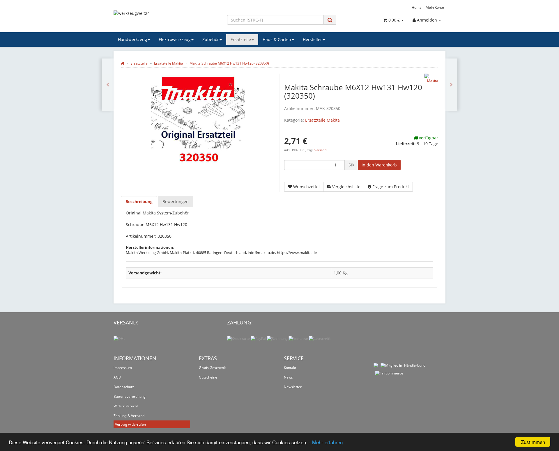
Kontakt (290, 367)
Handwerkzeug (132, 39)
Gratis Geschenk (212, 367)
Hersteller (312, 39)
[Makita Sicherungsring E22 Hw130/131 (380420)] (451, 84)
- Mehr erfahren (326, 442)
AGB (117, 377)
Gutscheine (208, 377)
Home (417, 7)
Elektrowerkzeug (175, 39)
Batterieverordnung (130, 396)
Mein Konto (435, 7)
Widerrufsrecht (126, 406)
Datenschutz (124, 386)
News (288, 377)
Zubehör (210, 39)
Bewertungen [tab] (175, 201)
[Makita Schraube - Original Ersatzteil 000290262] (108, 84)
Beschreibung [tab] (139, 201)
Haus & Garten (277, 39)
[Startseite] (122, 63)
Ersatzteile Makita (322, 120)
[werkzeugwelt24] (166, 19)
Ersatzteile (241, 39)
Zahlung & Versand (129, 415)
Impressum (123, 367)
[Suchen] (330, 20)
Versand (320, 150)
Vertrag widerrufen (130, 424)
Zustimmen (533, 441)
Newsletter (293, 386)
